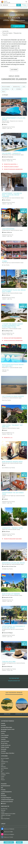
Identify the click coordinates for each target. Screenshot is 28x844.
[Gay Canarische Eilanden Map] (17, 19)
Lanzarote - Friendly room (12, 528)
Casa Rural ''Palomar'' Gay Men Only (12, 426)
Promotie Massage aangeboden (13, 169)
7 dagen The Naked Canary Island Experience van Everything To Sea (12, 325)
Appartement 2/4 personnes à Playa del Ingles (13, 627)
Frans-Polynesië (4, 735)
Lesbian (2, 812)
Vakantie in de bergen (6, 815)
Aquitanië (3, 725)
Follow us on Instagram (9, 834)
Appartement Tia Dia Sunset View (13, 493)
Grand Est (3, 739)
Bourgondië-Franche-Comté (7, 729)
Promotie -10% (8, 437)
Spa (2, 816)
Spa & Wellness (5, 89)
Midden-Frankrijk (5, 747)
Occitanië (3, 751)
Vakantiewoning (16, 86)
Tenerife (5, 35)
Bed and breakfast (6, 86)
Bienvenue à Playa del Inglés (13, 563)
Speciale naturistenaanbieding (13, 338)
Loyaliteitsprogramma (6, 791)
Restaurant (3, 766)
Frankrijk (3, 723)
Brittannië (3, 731)
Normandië (3, 749)
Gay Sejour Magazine (6, 797)
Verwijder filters (24, 7)
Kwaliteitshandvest (5, 785)
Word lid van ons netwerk (7, 801)
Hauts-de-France (5, 741)
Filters (24, 5)
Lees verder (14, 69)
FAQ (2, 787)
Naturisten (3, 810)
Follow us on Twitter (8, 831)
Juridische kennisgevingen (7, 799)
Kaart (19, 842)
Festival (2, 776)
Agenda (3, 793)
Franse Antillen (4, 737)
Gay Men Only (4, 808)
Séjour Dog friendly (5, 818)
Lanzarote (5, 31)
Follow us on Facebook (9, 829)
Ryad (2, 765)
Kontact (4, 803)
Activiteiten (18, 89)
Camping (3, 763)
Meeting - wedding (5, 773)
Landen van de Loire (5, 745)
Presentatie (4, 783)
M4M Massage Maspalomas (12, 461)
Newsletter (3, 795)
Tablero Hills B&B (8, 661)
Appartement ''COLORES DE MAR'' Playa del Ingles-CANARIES (12, 195)
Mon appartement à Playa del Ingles (13, 119)
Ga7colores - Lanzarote (11, 153)
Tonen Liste (9, 842)
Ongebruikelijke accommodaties (8, 813)
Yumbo (4, 261)
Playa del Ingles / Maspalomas (11, 33)
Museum (3, 779)
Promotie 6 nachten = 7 (11, 164)
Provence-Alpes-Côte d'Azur (7, 753)
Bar (12, 89)
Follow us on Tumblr (8, 837)
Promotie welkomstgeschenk (13, 539)
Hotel (24, 86)
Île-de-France (4, 743)
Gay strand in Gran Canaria (13, 396)
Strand (3, 91)
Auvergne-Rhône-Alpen (6, 727)
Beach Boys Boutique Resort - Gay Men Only (13, 365)
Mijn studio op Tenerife (11, 594)
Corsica (3, 733)
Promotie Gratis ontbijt (11, 166)
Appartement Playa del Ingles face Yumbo (14, 291)
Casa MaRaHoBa (8, 228)
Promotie (3, 789)
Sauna (2, 769)
